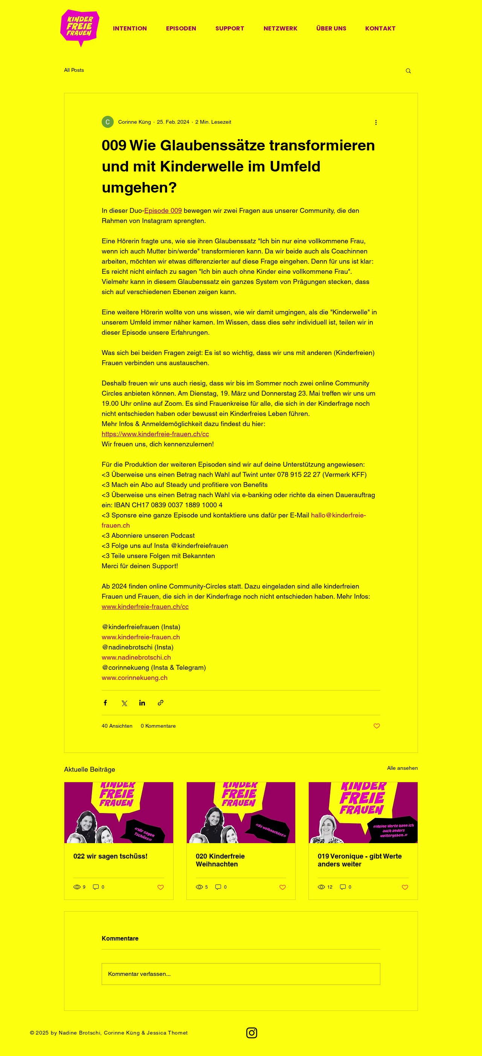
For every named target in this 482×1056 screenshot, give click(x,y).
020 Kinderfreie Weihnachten (220, 860)
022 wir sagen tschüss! (110, 856)
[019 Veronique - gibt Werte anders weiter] (363, 812)
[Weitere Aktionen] (375, 121)
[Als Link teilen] (160, 702)
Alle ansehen (402, 768)
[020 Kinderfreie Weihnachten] (241, 812)
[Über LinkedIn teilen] (142, 702)
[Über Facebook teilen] (105, 702)
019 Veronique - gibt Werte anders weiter (360, 860)
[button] (408, 70)
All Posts (74, 70)
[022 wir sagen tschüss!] (118, 812)
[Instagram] (251, 1033)
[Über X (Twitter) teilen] (123, 702)
